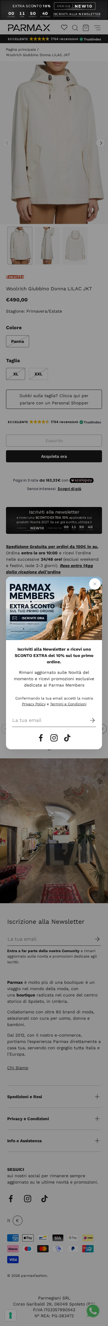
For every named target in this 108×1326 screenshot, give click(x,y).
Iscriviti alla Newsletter (76, 14)
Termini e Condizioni (68, 704)
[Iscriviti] (88, 720)
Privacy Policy (34, 704)
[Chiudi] (94, 584)
